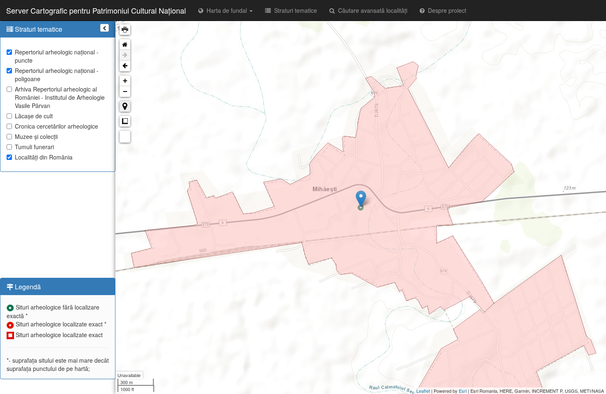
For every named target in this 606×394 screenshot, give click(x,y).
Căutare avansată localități (371, 10)
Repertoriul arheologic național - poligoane (57, 74)
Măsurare (125, 121)
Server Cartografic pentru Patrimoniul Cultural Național (96, 10)
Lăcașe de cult (34, 116)
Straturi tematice (294, 10)
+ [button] (125, 80)
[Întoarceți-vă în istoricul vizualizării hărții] (125, 66)
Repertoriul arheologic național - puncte (57, 56)
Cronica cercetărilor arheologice (56, 126)
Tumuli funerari (34, 147)
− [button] (125, 91)
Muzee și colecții (36, 136)
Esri (463, 390)
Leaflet (423, 390)
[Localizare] (125, 106)
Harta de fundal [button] (226, 10)
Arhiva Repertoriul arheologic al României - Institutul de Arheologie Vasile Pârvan (60, 97)
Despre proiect (445, 10)
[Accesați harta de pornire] (125, 44)
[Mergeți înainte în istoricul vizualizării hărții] (125, 55)
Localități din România (44, 157)
